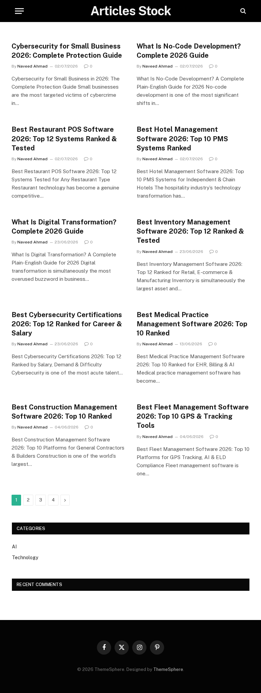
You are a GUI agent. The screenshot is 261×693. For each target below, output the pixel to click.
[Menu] (19, 11)
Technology (25, 557)
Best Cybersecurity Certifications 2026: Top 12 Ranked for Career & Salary (67, 324)
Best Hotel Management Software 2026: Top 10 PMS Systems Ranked (182, 138)
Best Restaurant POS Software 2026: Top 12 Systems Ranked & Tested (64, 138)
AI (14, 546)
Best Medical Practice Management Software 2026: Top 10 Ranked (192, 324)
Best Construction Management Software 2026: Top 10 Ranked (64, 411)
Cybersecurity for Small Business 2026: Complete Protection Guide (67, 50)
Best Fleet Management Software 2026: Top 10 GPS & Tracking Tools (193, 416)
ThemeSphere (168, 669)
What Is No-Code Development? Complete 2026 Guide (189, 50)
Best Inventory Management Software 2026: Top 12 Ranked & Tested (190, 231)
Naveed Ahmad (32, 66)
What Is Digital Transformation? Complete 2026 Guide (64, 226)
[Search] (242, 11)
